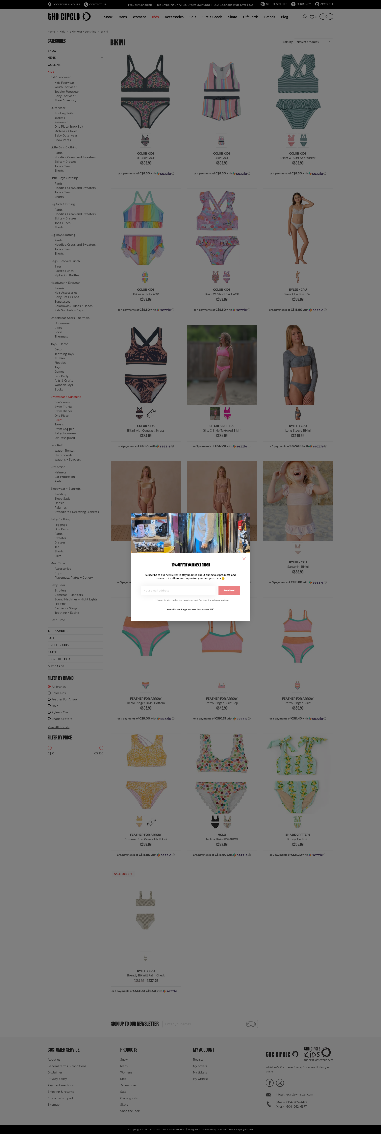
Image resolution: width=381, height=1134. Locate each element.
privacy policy (220, 600)
